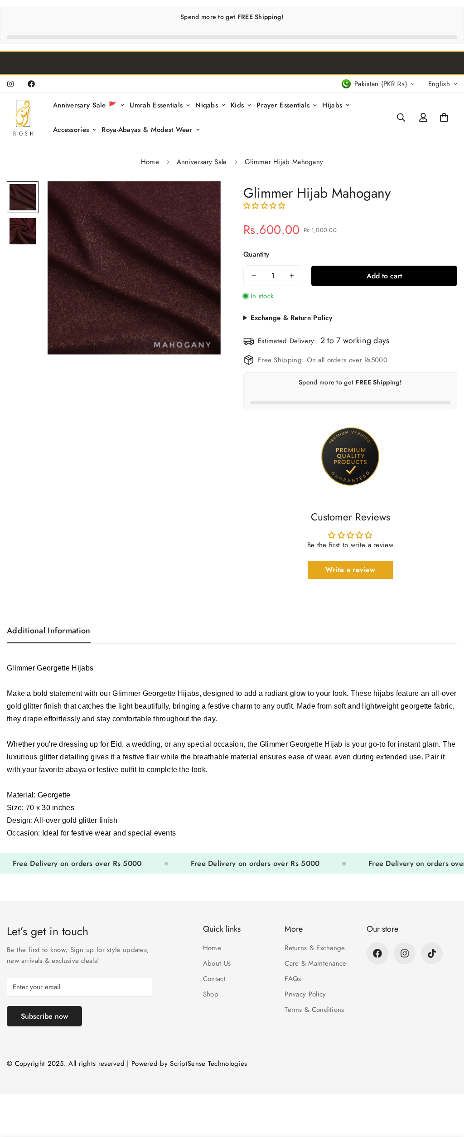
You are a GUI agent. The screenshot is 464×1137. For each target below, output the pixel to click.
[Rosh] (25, 117)
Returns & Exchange (315, 948)
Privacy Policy (305, 994)
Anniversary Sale (202, 162)
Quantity (256, 254)
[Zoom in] (201, 200)
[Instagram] (10, 83)
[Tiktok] (432, 953)
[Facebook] (31, 83)
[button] (444, 117)
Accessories (71, 130)
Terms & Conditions (314, 1010)
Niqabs (206, 105)
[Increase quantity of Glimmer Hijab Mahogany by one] (292, 276)
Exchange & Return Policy (291, 318)
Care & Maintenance (315, 963)
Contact (214, 979)
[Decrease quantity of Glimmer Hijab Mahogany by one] (254, 276)
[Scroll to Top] (446, 1087)
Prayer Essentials (282, 105)
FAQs (293, 979)
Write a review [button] (350, 569)
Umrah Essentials (156, 105)
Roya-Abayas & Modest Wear (147, 130)
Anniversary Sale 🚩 (85, 105)
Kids (237, 105)
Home (150, 162)
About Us (217, 963)
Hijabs (332, 105)
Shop (210, 994)
